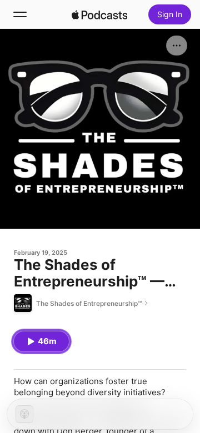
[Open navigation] (20, 14)
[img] (99, 14)
